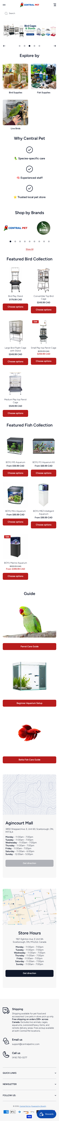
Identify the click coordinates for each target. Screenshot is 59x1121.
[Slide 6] (34, 241)
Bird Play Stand (15, 296)
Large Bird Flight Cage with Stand (15, 349)
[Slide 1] (10, 241)
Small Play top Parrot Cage (43, 347)
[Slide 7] (39, 241)
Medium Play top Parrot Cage (15, 401)
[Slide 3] (20, 241)
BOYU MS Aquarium (15, 462)
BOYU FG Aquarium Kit (44, 462)
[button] (55, 4)
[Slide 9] (49, 241)
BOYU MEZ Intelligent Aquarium (43, 512)
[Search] (5, 13)
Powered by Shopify (38, 1106)
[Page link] (29, 907)
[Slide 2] (15, 241)
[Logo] (29, 5)
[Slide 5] (29, 241)
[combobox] (29, 13)
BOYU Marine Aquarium (15, 563)
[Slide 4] (25, 241)
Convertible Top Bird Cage (44, 297)
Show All (29, 249)
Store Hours (29, 933)
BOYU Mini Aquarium (15, 511)
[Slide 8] (44, 241)
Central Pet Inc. (25, 1106)
